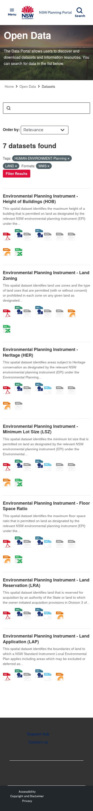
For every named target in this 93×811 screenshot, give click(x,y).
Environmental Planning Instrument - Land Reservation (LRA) (46, 582)
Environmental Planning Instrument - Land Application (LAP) (46, 638)
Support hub (38, 734)
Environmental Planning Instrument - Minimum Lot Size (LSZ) (40, 429)
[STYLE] (49, 231)
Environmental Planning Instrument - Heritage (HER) (40, 352)
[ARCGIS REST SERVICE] (28, 231)
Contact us (38, 742)
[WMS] (18, 231)
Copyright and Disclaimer (27, 796)
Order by (11, 129)
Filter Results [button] (16, 173)
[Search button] (8, 108)
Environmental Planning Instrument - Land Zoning (46, 275)
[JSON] (8, 247)
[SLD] (61, 231)
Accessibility (27, 791)
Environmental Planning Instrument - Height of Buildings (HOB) (40, 198)
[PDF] (8, 231)
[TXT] (49, 385)
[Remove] (68, 158)
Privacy (27, 801)
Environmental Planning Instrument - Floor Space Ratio (46, 506)
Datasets (48, 86)
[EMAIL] (73, 231)
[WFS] (39, 231)
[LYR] (49, 308)
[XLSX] (20, 247)
